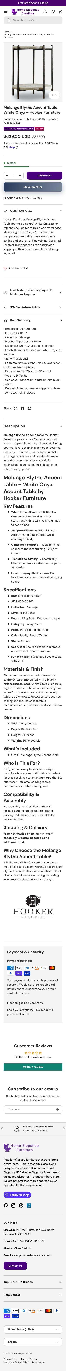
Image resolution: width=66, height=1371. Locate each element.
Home (6, 31)
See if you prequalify (20, 1010)
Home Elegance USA (22, 1353)
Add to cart (44, 175)
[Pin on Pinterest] (29, 408)
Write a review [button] (33, 1067)
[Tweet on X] (15, 408)
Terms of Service (29, 1359)
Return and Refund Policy (16, 1362)
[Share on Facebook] (22, 408)
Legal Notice (38, 1362)
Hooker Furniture (13, 119)
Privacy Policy (10, 1359)
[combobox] (33, 20)
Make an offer (33, 187)
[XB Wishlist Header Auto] (52, 11)
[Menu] (6, 11)
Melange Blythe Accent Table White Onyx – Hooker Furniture (29, 36)
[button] (60, 11)
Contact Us (15, 1265)
